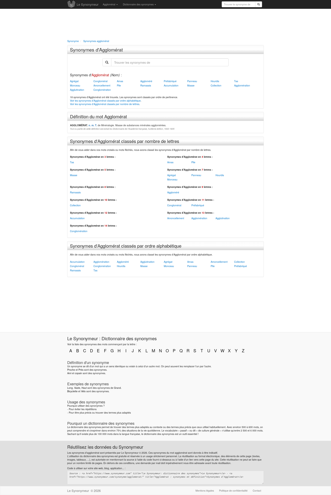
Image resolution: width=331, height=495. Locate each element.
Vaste (77, 387)
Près (80, 369)
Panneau (192, 81)
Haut (84, 387)
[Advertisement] (165, 23)
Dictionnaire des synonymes (138, 4)
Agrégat (74, 81)
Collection (216, 85)
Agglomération (242, 85)
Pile (119, 85)
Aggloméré (146, 81)
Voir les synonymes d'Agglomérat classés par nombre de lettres (104, 104)
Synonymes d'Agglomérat (96, 49)
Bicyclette (72, 391)
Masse (190, 85)
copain (78, 373)
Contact (257, 490)
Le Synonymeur (87, 4)
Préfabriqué (170, 81)
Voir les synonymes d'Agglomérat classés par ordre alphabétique (105, 100)
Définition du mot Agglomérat (98, 116)
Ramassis (145, 85)
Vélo (83, 391)
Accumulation (171, 85)
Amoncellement (101, 85)
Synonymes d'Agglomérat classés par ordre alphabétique (125, 245)
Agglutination (77, 89)
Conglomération (102, 89)
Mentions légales (204, 490)
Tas (236, 81)
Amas (120, 81)
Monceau (75, 85)
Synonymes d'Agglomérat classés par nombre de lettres (124, 141)
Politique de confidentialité (233, 490)
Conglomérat (100, 81)
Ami (69, 373)
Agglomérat (109, 4)
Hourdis (215, 81)
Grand (117, 387)
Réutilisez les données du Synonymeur (105, 447)
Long (70, 387)
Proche (71, 369)
